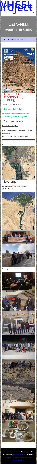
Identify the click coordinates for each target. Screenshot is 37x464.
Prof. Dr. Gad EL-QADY (10, 126)
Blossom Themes (19, 455)
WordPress (7, 457)
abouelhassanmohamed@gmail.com (15, 136)
